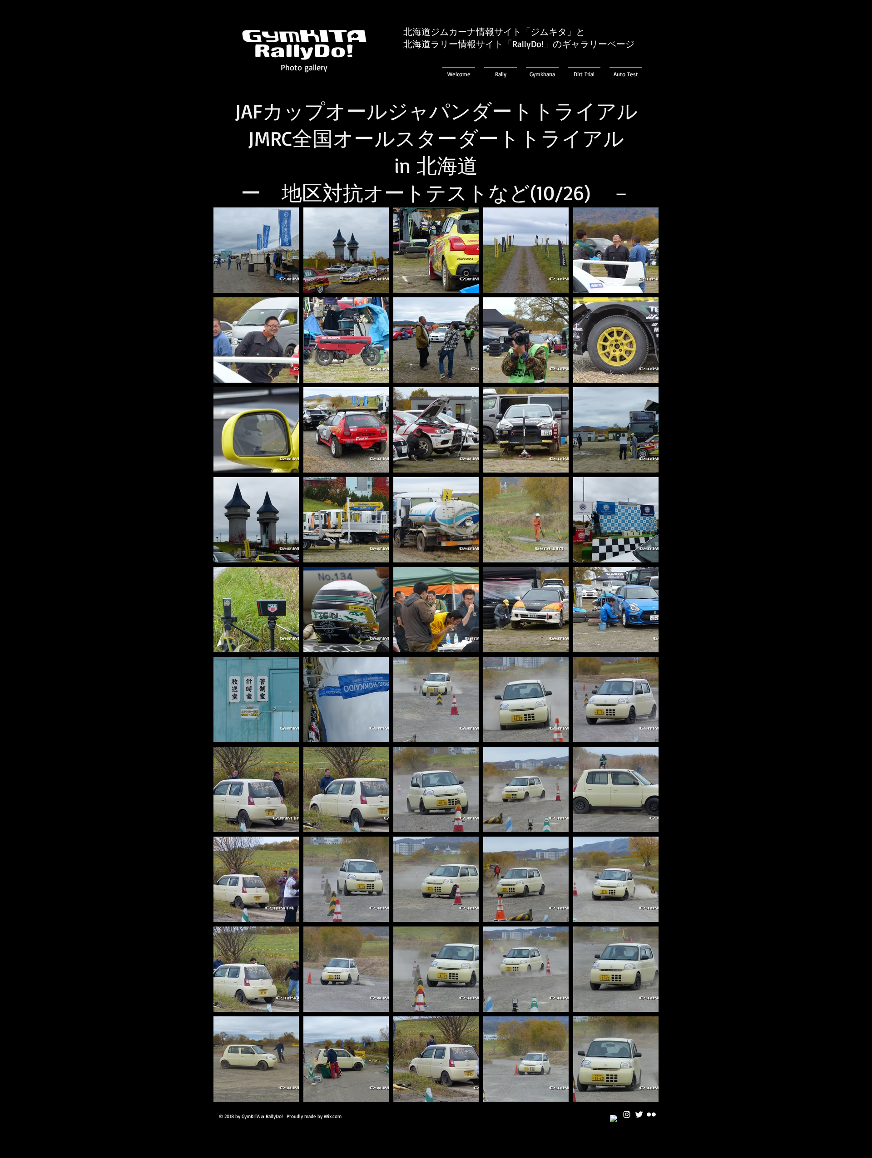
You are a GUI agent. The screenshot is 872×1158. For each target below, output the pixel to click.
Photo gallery (304, 67)
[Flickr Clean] (651, 1114)
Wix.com (333, 1116)
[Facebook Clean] (614, 1119)
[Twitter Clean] (639, 1114)
